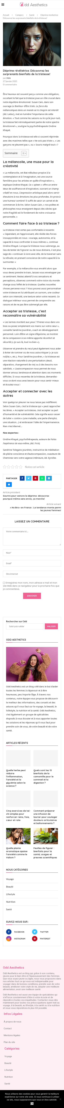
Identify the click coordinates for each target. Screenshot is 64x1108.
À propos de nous (12, 1021)
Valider (51, 626)
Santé (31, 15)
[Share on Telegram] (49, 478)
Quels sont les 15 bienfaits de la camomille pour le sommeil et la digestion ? (43, 776)
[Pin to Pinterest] (35, 478)
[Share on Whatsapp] (42, 478)
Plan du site (9, 1042)
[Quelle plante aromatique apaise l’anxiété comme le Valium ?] (18, 836)
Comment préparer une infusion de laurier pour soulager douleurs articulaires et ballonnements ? (45, 817)
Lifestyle (10, 894)
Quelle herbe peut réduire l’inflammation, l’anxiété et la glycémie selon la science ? (16, 778)
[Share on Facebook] (22, 478)
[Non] (60, 1099)
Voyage (10, 879)
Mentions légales (12, 1035)
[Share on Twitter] (28, 478)
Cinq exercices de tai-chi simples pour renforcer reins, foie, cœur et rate (18, 815)
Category (19, 15)
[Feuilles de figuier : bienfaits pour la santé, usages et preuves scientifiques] (45, 836)
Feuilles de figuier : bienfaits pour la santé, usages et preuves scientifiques (45, 853)
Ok (32, 1104)
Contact (8, 1028)
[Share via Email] (9, 484)
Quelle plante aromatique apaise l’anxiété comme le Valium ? (16, 853)
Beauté (9, 886)
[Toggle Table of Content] (22, 153)
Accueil (6, 15)
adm (8, 78)
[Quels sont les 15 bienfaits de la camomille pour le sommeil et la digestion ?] (45, 758)
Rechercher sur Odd (16, 621)
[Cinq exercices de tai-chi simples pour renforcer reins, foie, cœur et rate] (18, 799)
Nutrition (10, 901)
